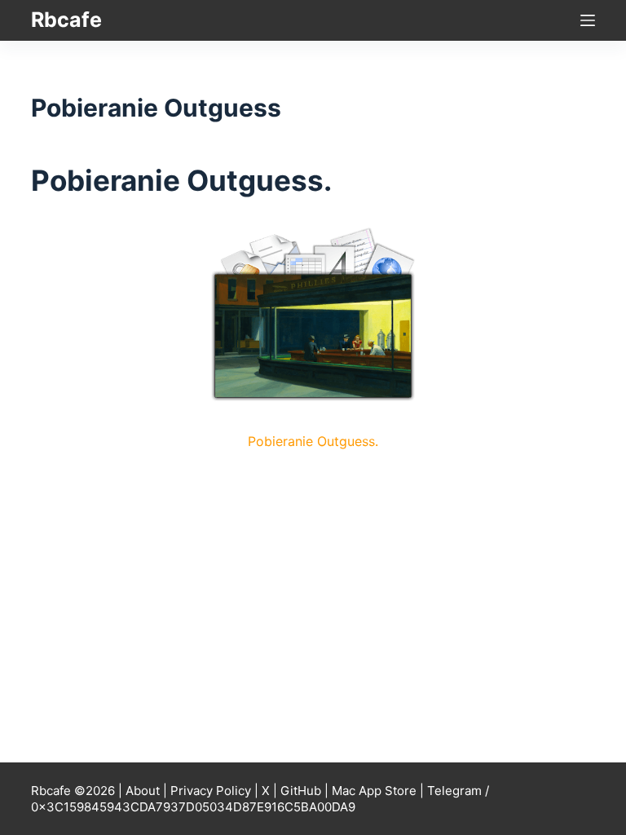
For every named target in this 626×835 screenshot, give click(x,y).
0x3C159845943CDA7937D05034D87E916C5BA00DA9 (193, 807)
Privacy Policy (210, 790)
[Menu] (587, 20)
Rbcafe (66, 19)
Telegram (454, 790)
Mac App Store (374, 790)
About (143, 790)
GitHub (300, 790)
